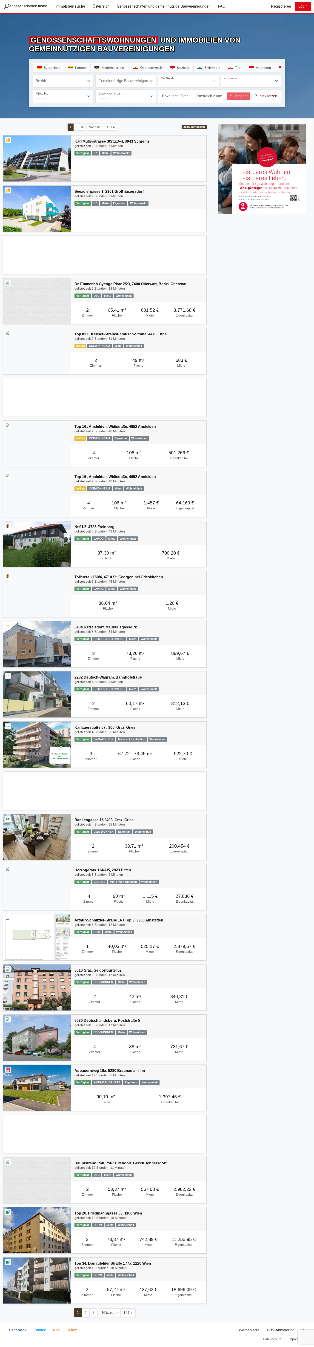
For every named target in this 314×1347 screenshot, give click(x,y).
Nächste (96, 127)
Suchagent (239, 96)
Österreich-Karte (208, 96)
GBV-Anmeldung (280, 1330)
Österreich (101, 6)
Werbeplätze (249, 1330)
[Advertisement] (104, 255)
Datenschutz (272, 1339)
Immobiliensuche (70, 6)
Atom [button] (72, 1330)
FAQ (221, 6)
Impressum (296, 1339)
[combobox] (63, 81)
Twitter (40, 1330)
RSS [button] (57, 1330)
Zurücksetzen (266, 96)
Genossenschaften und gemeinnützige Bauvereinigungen (164, 6)
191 (111, 127)
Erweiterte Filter (175, 96)
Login (303, 6)
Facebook (18, 1330)
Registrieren (281, 6)
